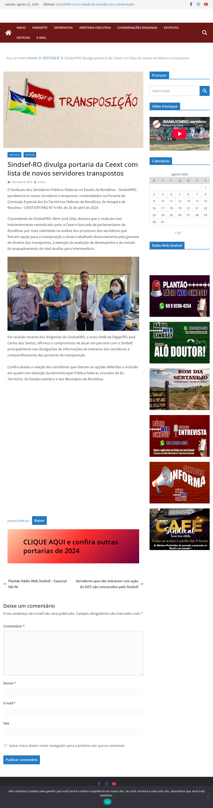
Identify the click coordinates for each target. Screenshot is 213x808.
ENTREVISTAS (63, 28)
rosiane (41, 182)
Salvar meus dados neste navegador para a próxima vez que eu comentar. (67, 745)
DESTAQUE (14, 154)
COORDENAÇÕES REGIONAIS (137, 28)
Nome (9, 683)
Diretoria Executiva (95, 28)
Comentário (14, 626)
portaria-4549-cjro (18, 521)
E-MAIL (41, 38)
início (21, 28)
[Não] (208, 797)
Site (6, 723)
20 (188, 208)
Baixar (39, 520)
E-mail (9, 703)
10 (162, 201)
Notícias (23, 38)
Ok (107, 801)
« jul (178, 232)
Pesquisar (205, 91)
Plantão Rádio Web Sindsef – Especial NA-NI (37, 584)
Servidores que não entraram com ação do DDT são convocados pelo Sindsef (107, 584)
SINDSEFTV (39, 28)
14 (197, 201)
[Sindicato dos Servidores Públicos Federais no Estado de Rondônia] (8, 33)
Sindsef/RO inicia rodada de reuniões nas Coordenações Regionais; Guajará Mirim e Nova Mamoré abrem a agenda (97, 6)
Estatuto (171, 28)
